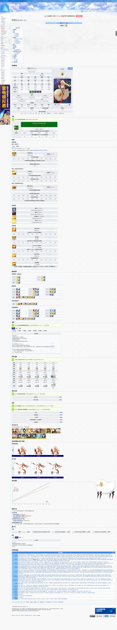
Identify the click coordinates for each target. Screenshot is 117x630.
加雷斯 (86, 563)
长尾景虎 (83, 563)
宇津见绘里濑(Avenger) (72, 585)
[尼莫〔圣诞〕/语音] (29, 436)
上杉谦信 (109, 582)
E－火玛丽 (46, 598)
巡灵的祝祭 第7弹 (16, 517)
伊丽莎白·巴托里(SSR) (91, 564)
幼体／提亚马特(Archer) (55, 560)
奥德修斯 (84, 567)
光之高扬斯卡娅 (87, 576)
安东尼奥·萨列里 (41, 585)
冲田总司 (74, 554)
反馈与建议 (3, 22)
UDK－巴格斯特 (33, 560)
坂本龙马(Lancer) (34, 564)
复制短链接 (3, 18)
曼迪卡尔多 (78, 567)
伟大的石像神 (25, 589)
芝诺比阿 (19, 560)
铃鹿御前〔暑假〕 (43, 568)
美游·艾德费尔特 (38, 572)
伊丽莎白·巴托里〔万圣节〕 (76, 569)
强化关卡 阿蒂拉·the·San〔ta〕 (20, 148)
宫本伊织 (81, 556)
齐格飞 (53, 554)
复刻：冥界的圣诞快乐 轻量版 (18, 515)
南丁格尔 (72, 578)
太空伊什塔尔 (54, 585)
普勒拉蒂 (110, 572)
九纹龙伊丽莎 (32, 592)
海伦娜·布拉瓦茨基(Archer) (22, 559)
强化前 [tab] (17, 146)
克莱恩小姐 (61, 572)
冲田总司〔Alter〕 (44, 588)
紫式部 (43, 572)
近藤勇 (96, 556)
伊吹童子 (22, 556)
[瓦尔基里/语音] (24, 430)
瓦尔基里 (66, 563)
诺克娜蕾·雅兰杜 (74, 591)
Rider (16, 567)
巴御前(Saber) (107, 555)
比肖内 (68, 564)
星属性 (35, 602)
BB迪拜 (51, 589)
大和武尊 (77, 556)
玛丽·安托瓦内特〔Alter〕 (105, 585)
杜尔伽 (29, 560)
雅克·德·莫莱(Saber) (106, 556)
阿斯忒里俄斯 (44, 578)
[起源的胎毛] (52, 291)
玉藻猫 (62, 578)
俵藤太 (64, 558)
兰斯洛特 (24, 578)
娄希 (27, 581)
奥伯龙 (19, 592)
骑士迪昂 (70, 554)
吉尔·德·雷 (67, 554)
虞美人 (60, 576)
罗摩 (98, 554)
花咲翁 (107, 572)
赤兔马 (48, 567)
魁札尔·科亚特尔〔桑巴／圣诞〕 (43, 582)
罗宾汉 (26, 558)
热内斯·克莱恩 (100, 588)
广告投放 (34, 615)
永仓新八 (19, 581)
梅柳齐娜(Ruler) (104, 582)
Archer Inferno (30, 559)
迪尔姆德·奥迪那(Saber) (70, 555)
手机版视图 (38, 615)
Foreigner (15, 591)
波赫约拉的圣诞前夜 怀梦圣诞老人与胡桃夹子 (38, 150)
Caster (16, 571)
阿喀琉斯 (41, 567)
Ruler (16, 583)
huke (22, 75)
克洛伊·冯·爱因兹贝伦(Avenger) (89, 585)
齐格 (23, 572)
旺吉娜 (78, 591)
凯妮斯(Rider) (100, 567)
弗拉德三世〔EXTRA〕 (22, 563)
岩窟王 (19, 585)
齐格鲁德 (58, 555)
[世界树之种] (36, 289)
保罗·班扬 (109, 578)
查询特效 (43, 111)
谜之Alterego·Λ (90, 563)
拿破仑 (47, 559)
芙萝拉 (104, 588)
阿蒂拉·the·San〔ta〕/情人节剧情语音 (41, 409)
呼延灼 (101, 576)
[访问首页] (5, 8)
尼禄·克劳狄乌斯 (49, 554)
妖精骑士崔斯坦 (103, 559)
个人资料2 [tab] (24, 330)
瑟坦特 (66, 556)
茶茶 (99, 578)
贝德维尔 (109, 554)
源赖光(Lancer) (46, 563)
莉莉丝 (29, 581)
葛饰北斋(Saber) (91, 555)
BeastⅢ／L (39, 598)
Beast (16, 595)
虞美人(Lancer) (110, 563)
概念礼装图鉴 (3, 31)
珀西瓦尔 (29, 564)
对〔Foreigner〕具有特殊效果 (57, 602)
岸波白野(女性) (64, 589)
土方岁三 (96, 578)
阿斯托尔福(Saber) (97, 555)
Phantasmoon (66, 592)
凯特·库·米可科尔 (41, 592)
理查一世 (84, 556)
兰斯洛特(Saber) (102, 554)
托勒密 (38, 560)
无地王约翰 (40, 586)
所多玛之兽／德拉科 (21, 595)
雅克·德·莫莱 (59, 591)
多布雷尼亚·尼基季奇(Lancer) (56, 564)
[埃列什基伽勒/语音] (14, 430)
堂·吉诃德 (42, 564)
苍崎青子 (81, 591)
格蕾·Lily (111, 556)
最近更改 (3, 57)
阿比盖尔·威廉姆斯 (21, 591)
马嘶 (58, 559)
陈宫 (51, 572)
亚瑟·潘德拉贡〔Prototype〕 (35, 555)
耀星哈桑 (23, 577)
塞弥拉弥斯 (47, 576)
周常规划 (3, 34)
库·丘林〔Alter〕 (77, 578)
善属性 (31, 602)
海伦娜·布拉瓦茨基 (109, 569)
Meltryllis (19, 588)
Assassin (15, 576)
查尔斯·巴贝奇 (103, 569)
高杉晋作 (26, 560)
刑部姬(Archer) (65, 559)
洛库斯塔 (109, 576)
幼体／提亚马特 (86, 588)
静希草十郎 (23, 581)
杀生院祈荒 (28, 588)
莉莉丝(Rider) (77, 568)
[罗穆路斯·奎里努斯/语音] (48, 430)
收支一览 (3, 66)
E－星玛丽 (59, 598)
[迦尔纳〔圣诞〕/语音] (53, 430)
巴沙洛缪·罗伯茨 (68, 567)
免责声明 (22, 615)
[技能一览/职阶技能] (14, 209)
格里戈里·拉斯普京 (80, 588)
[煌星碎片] (52, 313)
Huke (38, 602)
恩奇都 (35, 563)
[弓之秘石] (34, 291)
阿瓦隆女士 (27, 592)
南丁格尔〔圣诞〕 (74, 559)
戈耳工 (31, 585)
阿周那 (52, 558)
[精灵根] (52, 289)
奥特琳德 (97, 576)
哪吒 (58, 563)
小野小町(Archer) (67, 560)
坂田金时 (35, 578)
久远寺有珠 (100, 572)
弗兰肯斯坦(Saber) (47, 555)
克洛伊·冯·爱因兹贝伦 (89, 558)
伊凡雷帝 (38, 567)
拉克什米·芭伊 (82, 555)
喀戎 (45, 559)
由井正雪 (96, 572)
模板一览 (3, 63)
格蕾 (71, 576)
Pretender (15, 592)
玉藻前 (83, 569)
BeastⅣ (43, 598)
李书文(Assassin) (65, 576)
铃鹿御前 (42, 555)
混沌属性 (27, 602)
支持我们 (3, 19)
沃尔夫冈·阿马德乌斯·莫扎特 (51, 569)
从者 (36, 113)
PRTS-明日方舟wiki (4, 49)
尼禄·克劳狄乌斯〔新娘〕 (90, 554)
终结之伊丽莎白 (34, 586)
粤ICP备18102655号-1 (28, 615)
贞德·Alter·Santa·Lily (29, 563)
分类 (13, 602)
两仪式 (96, 554)
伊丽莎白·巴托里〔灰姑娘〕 (108, 567)
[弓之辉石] (17, 289)
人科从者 (55, 113)
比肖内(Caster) (20, 573)
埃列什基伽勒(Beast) (28, 595)
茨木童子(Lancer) (71, 563)
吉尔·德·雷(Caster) (24, 569)
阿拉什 (35, 558)
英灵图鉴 (64, 23)
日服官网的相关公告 (39, 359)
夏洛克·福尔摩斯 (31, 582)
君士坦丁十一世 (31, 568)
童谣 (90, 569)
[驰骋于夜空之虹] (52, 376)
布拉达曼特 (79, 563)
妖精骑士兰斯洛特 (24, 564)
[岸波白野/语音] (33, 436)
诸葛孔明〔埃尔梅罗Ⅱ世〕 (61, 569)
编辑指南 (3, 60)
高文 (107, 554)
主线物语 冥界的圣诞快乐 (18, 520)
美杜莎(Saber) (70, 556)
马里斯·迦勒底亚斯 (64, 598)
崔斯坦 (61, 558)
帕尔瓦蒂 (51, 563)
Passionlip (23, 588)
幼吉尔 (55, 558)
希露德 (94, 576)
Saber (16, 555)
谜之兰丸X (66, 585)
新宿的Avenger (35, 585)
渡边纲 (19, 556)
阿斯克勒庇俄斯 (47, 572)
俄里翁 (38, 558)
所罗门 (19, 598)
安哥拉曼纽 (28, 585)
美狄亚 (19, 569)
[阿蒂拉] (66, 25)
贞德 (19, 582)
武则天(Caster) (87, 572)
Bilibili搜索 (33, 119)
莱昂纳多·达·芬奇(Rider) (61, 567)
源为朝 (23, 560)
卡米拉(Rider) (73, 567)
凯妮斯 (95, 563)
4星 (18, 602)
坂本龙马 (45, 567)
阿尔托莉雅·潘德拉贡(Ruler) (57, 582)
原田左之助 (85, 564)
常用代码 (3, 62)
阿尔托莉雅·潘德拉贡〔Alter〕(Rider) (24, 567)
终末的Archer (61, 560)
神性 (45, 113)
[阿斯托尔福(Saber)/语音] (33, 430)
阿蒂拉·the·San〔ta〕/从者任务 (41, 325)
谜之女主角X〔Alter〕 (90, 578)
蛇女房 (30, 577)
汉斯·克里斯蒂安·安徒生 (32, 569)
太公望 (19, 568)
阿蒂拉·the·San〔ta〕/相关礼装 (37, 393)
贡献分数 (3, 65)
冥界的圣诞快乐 (16, 514)
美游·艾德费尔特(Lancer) (79, 564)
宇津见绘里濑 (105, 563)
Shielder (15, 594)
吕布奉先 (27, 578)
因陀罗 (73, 564)
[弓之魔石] (34, 289)
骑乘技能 (48, 113)
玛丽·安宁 (39, 564)
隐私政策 (13, 615)
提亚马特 (22, 598)
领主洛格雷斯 (100, 556)
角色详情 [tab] (14, 330)
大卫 (41, 558)
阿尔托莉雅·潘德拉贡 (21, 554)
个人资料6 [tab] (45, 330)
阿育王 (70, 564)
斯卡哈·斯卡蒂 (27, 572)
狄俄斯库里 (103, 555)
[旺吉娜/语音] (24, 436)
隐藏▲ (113, 552)
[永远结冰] (52, 310)
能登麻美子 (42, 75)
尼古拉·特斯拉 (48, 558)
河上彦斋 (26, 577)
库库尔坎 (69, 591)
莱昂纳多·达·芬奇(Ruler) (75, 582)
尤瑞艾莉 (32, 558)
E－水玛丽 (50, 598)
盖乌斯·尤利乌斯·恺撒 (58, 554)
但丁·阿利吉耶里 (71, 592)
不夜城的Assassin (21, 576)
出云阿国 (72, 572)
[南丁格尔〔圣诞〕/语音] (38, 430)
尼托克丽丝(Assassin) (28, 576)
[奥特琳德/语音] (19, 436)
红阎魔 (78, 555)
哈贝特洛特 (96, 567)
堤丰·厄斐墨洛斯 (77, 592)
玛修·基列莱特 (20, 594)
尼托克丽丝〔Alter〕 (80, 585)
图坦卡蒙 (48, 560)
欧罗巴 (82, 567)
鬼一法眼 (82, 576)
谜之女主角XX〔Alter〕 (87, 591)
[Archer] (62, 74)
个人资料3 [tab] (29, 330)
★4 (42, 113)
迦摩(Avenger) (61, 585)
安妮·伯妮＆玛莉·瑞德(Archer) (81, 558)
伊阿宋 (86, 555)
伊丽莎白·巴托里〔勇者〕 (22, 555)
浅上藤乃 (42, 559)
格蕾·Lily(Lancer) (102, 564)
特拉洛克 (36, 592)
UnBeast (15, 597)
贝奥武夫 (69, 578)
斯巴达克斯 (31, 578)
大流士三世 (52, 578)
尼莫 (93, 567)
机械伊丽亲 (32, 588)
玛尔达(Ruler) (26, 582)
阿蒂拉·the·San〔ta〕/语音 (46, 405)
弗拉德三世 (39, 578)
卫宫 (19, 558)
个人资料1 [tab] (19, 330)
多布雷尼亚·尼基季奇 (24, 568)
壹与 (96, 582)
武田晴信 (48, 568)
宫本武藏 (28, 555)
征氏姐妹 (49, 556)
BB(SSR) (21, 589)
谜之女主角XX (31, 591)
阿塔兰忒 (28, 558)
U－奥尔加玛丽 (20, 597)
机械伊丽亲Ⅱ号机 (37, 588)
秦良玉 (76, 563)
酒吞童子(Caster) (32, 572)
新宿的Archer (99, 558)
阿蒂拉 (64, 554)
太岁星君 (69, 588)
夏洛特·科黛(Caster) (67, 572)
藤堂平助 (30, 586)
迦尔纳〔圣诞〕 (27, 556)
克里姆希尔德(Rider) (63, 568)
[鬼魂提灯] (50, 310)
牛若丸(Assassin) (56, 576)
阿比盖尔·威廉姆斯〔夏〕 (43, 591)
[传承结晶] (50, 294)
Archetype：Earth (40, 589)
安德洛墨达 (57, 568)
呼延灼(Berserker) (34, 581)
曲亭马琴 (35, 568)
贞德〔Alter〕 (23, 585)
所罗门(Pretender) (84, 592)
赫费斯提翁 (23, 592)
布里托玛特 (47, 564)
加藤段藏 (40, 576)
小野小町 (103, 572)
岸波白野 (59, 589)
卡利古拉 (48, 578)
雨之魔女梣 (92, 572)
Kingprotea (52, 588)
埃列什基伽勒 (54, 23)
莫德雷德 (84, 554)
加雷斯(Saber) (58, 556)
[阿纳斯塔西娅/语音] (19, 430)
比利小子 (58, 558)
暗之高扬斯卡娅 (64, 591)
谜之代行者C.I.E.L (47, 589)
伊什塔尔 (95, 558)
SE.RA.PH (3, 59)
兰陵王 (76, 555)
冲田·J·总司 (79, 576)
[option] (13, 328)
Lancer (16, 563)
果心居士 (19, 577)
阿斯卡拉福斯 (108, 588)
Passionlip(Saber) (92, 556)
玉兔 (68, 589)
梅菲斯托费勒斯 (44, 569)
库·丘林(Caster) (69, 569)
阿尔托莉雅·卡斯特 (56, 572)
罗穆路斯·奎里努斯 (100, 563)
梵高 (49, 591)
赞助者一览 (3, 21)
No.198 (79, 23)
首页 (2, 16)
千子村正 (31, 556)
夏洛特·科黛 (74, 576)
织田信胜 (99, 559)
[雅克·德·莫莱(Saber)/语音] (43, 436)
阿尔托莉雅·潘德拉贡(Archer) (70, 558)
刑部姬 (43, 576)
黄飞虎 (39, 568)
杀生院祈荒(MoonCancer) (32, 589)
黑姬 (87, 556)
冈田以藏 (50, 576)
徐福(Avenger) (25, 586)
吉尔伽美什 (22, 558)
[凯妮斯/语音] (43, 430)
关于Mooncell (18, 615)
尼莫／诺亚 (69, 568)
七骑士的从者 (61, 113)
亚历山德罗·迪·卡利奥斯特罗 (49, 592)
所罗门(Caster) (29, 598)
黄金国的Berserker (104, 578)
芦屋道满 (55, 588)
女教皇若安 (100, 582)
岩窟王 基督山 (20, 586)
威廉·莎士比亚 (38, 569)
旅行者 (38, 591)
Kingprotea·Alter (45, 586)
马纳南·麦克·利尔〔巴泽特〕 (62, 588)
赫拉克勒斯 (20, 578)
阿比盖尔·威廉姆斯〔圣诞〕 (58, 592)
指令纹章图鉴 (3, 33)
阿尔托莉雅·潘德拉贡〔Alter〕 (31, 554)
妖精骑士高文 (36, 556)
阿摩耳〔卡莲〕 (68, 582)
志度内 (48, 588)
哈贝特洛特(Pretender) (91, 592)
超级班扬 (72, 588)
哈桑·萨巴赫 (34, 577)
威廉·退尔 (55, 559)
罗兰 (55, 556)
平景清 (58, 585)
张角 (83, 572)
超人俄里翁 (79, 559)
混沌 (35, 78)
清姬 (55, 578)
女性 (49, 78)
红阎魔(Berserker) (40, 581)
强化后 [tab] (13, 146)
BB (18, 589)
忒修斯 (74, 556)
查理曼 (52, 556)
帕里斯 (61, 559)
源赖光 (82, 578)
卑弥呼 (64, 582)
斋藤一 (112, 555)
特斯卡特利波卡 (105, 576)
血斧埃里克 (58, 578)
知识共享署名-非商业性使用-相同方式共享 (30, 610)
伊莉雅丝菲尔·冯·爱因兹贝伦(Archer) (91, 559)
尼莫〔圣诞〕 (53, 568)
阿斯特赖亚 (51, 582)
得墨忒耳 (97, 564)
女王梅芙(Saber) (63, 555)
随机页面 (3, 45)
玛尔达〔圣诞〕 (76, 572)
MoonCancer (15, 589)
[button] (13, 328)
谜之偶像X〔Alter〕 (53, 591)
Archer (28, 78)
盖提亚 (26, 598)
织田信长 (43, 558)
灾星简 (69, 559)
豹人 (43, 563)
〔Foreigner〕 (32, 249)
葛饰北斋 (75, 23)
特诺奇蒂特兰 (56, 589)
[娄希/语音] (38, 436)
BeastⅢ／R (35, 598)
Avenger (15, 586)
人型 (39, 113)
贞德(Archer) (51, 559)
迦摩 (69, 576)
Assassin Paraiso (35, 576)
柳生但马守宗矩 (53, 555)
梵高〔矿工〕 (64, 564)
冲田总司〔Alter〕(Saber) (43, 556)
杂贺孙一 (45, 560)
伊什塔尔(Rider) (33, 567)
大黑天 (81, 572)
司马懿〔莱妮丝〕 (53, 567)
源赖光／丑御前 (97, 585)
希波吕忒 (72, 568)
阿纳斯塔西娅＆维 (110, 559)
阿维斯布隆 (20, 572)
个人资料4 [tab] (35, 330)
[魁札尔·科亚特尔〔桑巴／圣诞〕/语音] (29, 430)
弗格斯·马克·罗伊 (79, 554)
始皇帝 (36, 582)
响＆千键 (90, 588)
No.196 (48, 23)
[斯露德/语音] (58, 430)
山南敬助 (63, 556)
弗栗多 (19, 564)
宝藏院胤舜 (55, 563)
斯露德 (92, 576)
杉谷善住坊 (41, 560)
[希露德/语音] (14, 436)
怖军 (50, 564)
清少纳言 (83, 559)
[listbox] (17, 328)
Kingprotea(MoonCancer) (74, 589)
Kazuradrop (95, 588)
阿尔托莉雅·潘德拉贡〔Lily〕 (41, 554)
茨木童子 (85, 578)
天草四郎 (21, 582)
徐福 (75, 588)
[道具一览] (17, 277)
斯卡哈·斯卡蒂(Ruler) (91, 582)
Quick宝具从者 (48, 602)
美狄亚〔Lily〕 (87, 569)
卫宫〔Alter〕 (104, 558)
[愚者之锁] (36, 310)
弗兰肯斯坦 (65, 578)
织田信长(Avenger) (48, 585)
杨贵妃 (35, 591)
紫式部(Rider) (89, 567)
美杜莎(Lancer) (39, 563)
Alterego (15, 588)
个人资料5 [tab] (40, 330)
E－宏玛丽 (54, 598)
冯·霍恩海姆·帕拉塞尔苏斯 (96, 569)
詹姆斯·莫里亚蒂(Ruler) (84, 582)
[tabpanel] (64, 157)
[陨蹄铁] (50, 289)
